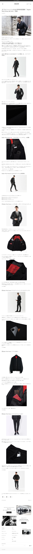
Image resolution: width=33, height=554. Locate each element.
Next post (29, 500)
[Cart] (30, 4)
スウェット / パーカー (4, 533)
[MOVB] (16, 4)
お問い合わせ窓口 (14, 541)
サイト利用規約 (14, 537)
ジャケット (3, 529)
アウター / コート (4, 531)
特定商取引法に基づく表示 (15, 533)
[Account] (27, 4)
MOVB (4, 549)
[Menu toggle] (3, 4)
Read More (9, 512)
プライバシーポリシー (14, 535)
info (18, 0)
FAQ (12, 539)
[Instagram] (29, 545)
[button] (28, 3)
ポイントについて (14, 531)
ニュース (13, 529)
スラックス (3, 537)
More (24, 535)
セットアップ (3, 539)
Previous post (4, 500)
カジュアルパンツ (4, 535)
